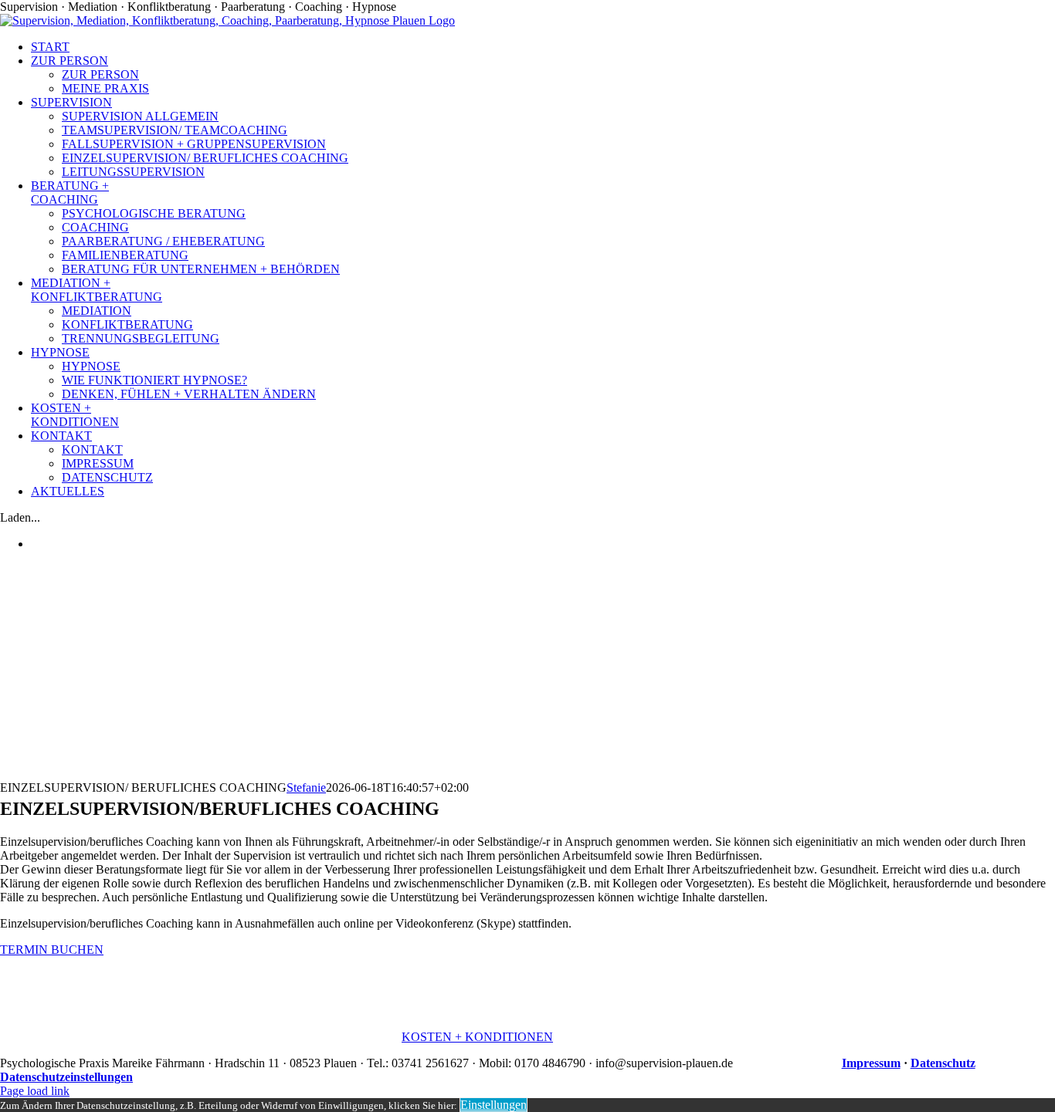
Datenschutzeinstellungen (66, 1076)
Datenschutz (943, 1063)
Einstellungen (493, 1104)
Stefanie (306, 787)
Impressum (871, 1063)
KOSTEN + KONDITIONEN (477, 1036)
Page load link (35, 1090)
